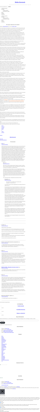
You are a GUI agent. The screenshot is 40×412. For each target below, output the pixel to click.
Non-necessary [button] (2, 406)
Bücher (3, 9)
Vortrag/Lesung (4, 8)
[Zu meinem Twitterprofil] (0, 377)
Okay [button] (12, 388)
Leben (15, 26)
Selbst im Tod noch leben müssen (8, 330)
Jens (2, 143)
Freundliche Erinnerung (21, 309)
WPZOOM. (18, 386)
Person (3, 13)
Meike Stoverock (20, 2)
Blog (2, 12)
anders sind (5, 99)
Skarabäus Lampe (6, 11)
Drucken (1, 135)
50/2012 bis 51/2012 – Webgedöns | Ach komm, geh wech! (10, 267)
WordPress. (6, 386)
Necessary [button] (1, 401)
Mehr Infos (14, 388)
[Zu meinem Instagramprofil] (2, 377)
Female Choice (5, 10)
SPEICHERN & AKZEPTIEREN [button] (4, 411)
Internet (13, 26)
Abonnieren (2, 322)
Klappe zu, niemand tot (21, 313)
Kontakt (3, 14)
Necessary (2, 402)
